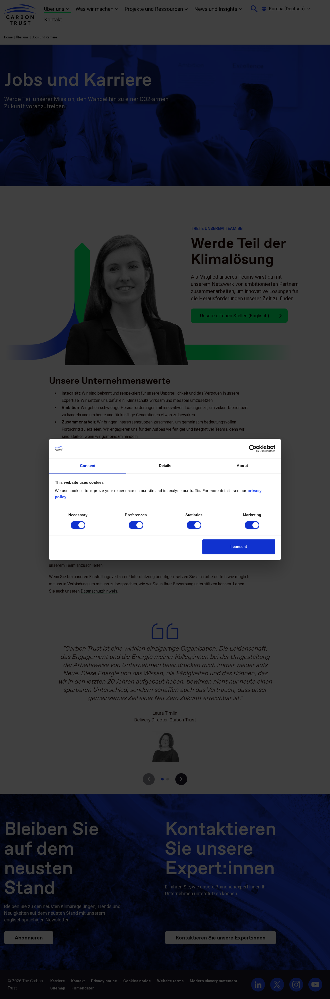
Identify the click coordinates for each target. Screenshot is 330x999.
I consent (238, 546)
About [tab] (242, 465)
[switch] (136, 525)
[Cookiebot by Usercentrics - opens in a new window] (252, 449)
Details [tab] (165, 465)
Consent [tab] (87, 465)
